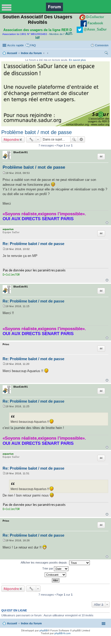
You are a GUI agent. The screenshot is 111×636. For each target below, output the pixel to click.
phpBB (43, 630)
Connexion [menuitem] (101, 45)
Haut (107, 222)
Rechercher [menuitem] (106, 53)
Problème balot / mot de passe (36, 132)
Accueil (12, 53)
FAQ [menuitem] (33, 45)
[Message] (4, 173)
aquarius (8, 229)
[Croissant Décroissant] (55, 574)
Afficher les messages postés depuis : (45, 562)
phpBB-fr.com (62, 633)
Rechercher (74, 139)
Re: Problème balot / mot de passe (33, 243)
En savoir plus (77, 59)
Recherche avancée (81, 139)
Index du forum (31, 53)
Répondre (11, 139)
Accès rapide (15, 45)
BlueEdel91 (20, 152)
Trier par (48, 568)
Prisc (6, 344)
